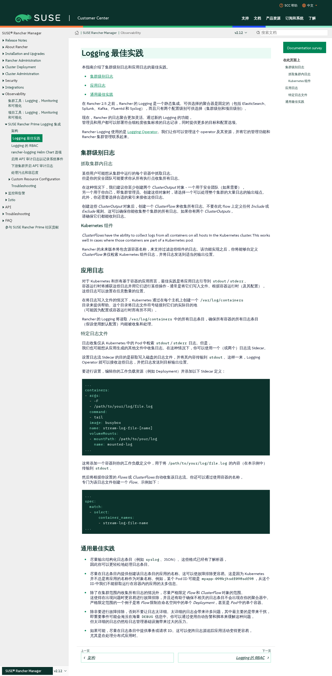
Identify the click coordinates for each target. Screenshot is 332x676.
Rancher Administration (23, 60)
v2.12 (239, 33)
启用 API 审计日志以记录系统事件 (37, 159)
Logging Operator (142, 131)
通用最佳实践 (294, 102)
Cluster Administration (22, 74)
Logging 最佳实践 (26, 138)
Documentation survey (304, 48)
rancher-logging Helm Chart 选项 (36, 152)
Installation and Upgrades (25, 54)
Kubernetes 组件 (299, 81)
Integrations (14, 87)
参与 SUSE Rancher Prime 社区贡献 (32, 227)
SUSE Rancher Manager (100, 33)
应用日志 (291, 88)
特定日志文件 (297, 95)
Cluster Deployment (20, 67)
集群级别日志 (294, 67)
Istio (11, 200)
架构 (14, 131)
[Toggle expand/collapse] (3, 40)
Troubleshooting (23, 186)
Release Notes (16, 40)
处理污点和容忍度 (24, 172)
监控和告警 (16, 193)
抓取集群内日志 (299, 74)
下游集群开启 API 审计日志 (32, 166)
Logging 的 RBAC (24, 145)
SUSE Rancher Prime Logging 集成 (34, 124)
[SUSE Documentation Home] (76, 32)
